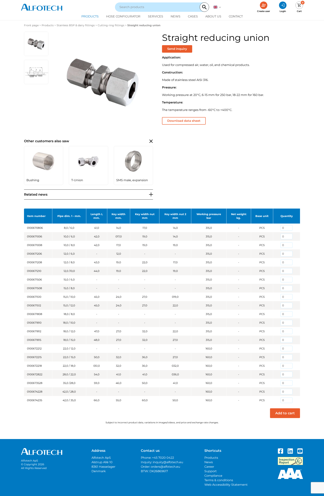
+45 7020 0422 (163, 457)
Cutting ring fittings (111, 25)
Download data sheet (183, 121)
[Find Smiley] (290, 461)
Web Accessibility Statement (226, 484)
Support (210, 471)
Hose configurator (123, 16)
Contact (236, 16)
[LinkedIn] (290, 451)
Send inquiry (177, 49)
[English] (217, 7)
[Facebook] (281, 451)
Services (155, 16)
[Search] (204, 7)
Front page (31, 25)
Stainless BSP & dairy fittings (76, 25)
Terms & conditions (218, 480)
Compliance (213, 475)
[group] (43, 165)
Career (209, 466)
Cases (193, 16)
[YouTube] (300, 451)
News (175, 16)
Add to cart (285, 413)
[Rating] (290, 473)
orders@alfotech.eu (165, 466)
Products (90, 16)
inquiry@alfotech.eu (168, 462)
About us (213, 16)
